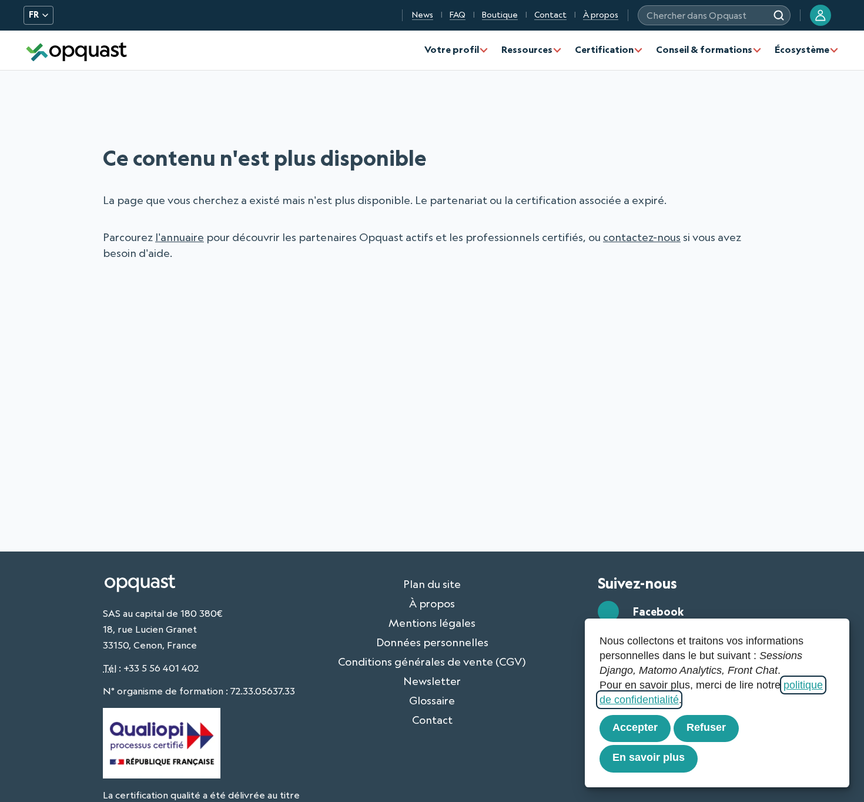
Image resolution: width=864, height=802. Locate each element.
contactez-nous (642, 237)
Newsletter (432, 681)
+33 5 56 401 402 (161, 668)
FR (34, 14)
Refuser (706, 727)
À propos (600, 14)
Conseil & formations (704, 49)
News (422, 14)
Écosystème (802, 49)
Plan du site (432, 584)
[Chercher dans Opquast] (778, 15)
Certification (604, 49)
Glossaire (432, 700)
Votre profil (451, 49)
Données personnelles (432, 642)
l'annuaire (179, 237)
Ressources (526, 49)
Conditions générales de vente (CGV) (432, 661)
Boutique (500, 14)
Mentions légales (432, 623)
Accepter (635, 727)
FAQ (458, 14)
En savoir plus (648, 757)
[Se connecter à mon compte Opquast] (820, 15)
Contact (550, 14)
